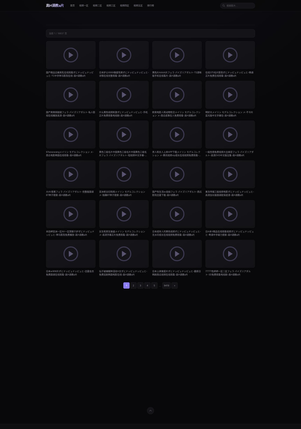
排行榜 (150, 5)
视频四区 (124, 5)
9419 (166, 285)
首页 (72, 5)
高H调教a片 (55, 5)
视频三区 (110, 5)
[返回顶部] (150, 410)
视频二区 (97, 5)
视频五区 (138, 5)
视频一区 (83, 5)
